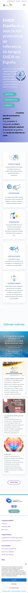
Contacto (18, 1)
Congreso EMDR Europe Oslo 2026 (14, 378)
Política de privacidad (15, 591)
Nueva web (7, 454)
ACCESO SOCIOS (11, 1)
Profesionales (6, 526)
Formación (6, 546)
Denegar (14, 584)
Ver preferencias (14, 588)
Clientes (4, 523)
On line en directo (8, 555)
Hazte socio (24, 1)
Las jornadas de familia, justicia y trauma (13, 416)
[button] (26, 564)
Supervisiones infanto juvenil (11, 540)
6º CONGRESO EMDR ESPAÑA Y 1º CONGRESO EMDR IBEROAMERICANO (14, 340)
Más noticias (14, 482)
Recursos (5, 529)
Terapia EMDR (7, 521)
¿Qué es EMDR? (9, 94)
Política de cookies (6, 591)
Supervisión (6, 535)
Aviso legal (23, 591)
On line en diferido (8, 552)
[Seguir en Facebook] (12, 506)
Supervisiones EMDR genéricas (13, 538)
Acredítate (8, 105)
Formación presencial (9, 549)
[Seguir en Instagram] (15, 506)
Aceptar (14, 580)
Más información (14, 352)
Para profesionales (11, 99)
